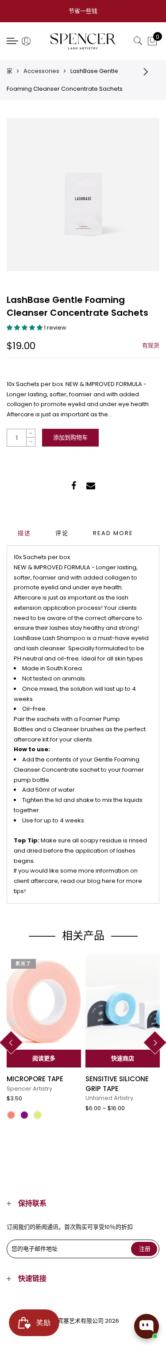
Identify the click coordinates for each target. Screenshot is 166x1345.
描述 (24, 533)
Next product (148, 71)
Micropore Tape (35, 1078)
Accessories (41, 71)
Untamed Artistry (109, 1098)
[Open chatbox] (146, 1326)
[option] (43, 1040)
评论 (62, 533)
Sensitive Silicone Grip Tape (117, 1083)
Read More (113, 533)
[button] (25, 327)
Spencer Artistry (29, 1088)
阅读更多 (43, 1058)
